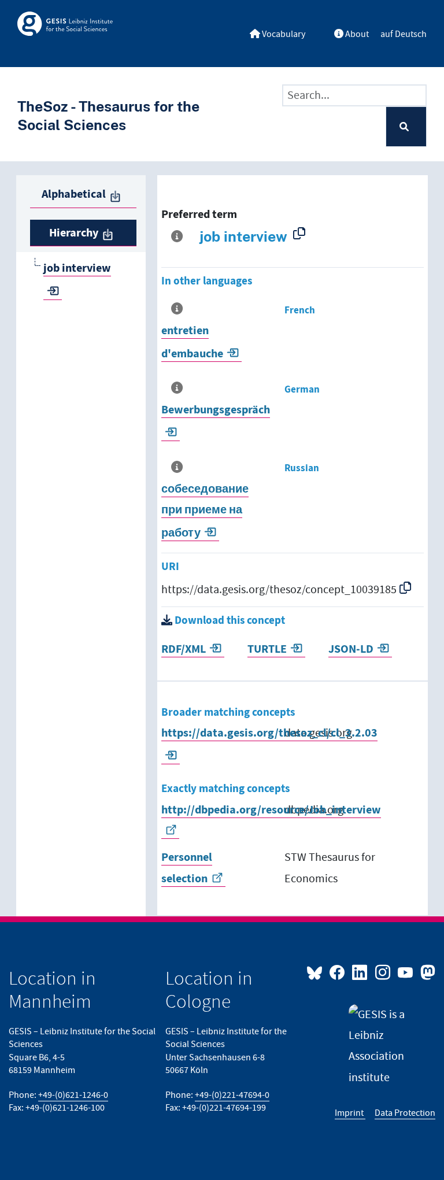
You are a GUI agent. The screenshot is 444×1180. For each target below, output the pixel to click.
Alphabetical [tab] (74, 194)
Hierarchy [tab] (73, 233)
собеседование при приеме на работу (205, 511)
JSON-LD (350, 649)
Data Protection (405, 1113)
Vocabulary (282, 34)
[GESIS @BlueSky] (317, 972)
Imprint (350, 1113)
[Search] (406, 126)
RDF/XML (183, 649)
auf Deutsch (403, 34)
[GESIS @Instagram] (383, 972)
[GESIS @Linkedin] (360, 972)
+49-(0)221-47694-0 (232, 1095)
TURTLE (267, 649)
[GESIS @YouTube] (406, 972)
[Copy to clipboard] (301, 233)
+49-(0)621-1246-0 (73, 1095)
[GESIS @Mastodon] (426, 972)
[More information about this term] (179, 236)
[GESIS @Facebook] (338, 972)
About (356, 34)
